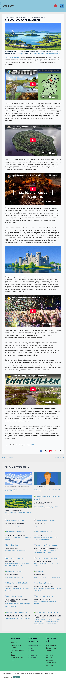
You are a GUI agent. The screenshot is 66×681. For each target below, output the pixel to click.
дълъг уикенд (45, 621)
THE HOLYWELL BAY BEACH (43, 562)
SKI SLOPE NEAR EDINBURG (14, 524)
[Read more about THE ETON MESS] (38, 571)
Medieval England (48, 507)
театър (39, 490)
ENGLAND (36, 506)
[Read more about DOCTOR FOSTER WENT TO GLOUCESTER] (47, 498)
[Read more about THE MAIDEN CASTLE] (13, 571)
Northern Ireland (45, 51)
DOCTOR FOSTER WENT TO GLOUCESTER (43, 503)
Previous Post (7, 458)
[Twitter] (45, 451)
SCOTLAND (8, 489)
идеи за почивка (53, 621)
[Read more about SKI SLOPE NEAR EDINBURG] (14, 520)
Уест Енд (27, 605)
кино (35, 490)
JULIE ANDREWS (39, 487)
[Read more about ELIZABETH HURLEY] (43, 532)
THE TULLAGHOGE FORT (13, 510)
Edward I (56, 506)
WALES (7, 618)
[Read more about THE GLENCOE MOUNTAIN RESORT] (18, 478)
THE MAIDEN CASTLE (12, 575)
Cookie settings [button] (7, 677)
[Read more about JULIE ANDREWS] (47, 478)
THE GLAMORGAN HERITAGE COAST (17, 616)
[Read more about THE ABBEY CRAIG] (17, 583)
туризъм (48, 552)
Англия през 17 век (17, 565)
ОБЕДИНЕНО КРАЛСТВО (29, 51)
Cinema (41, 539)
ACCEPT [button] (16, 677)
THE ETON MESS (40, 575)
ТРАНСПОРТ (37, 588)
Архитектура (22, 550)
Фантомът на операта (10, 606)
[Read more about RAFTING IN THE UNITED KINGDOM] (45, 545)
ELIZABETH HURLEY (41, 535)
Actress (36, 539)
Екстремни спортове (39, 552)
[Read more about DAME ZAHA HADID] (12, 545)
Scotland (21, 526)
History (50, 526)
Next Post (59, 458)
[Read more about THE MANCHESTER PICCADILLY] (42, 583)
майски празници (39, 623)
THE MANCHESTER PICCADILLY (45, 586)
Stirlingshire (8, 590)
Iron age (21, 577)
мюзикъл (17, 605)
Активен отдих (52, 550)
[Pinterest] (50, 451)
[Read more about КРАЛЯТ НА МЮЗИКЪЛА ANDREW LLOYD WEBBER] (13, 596)
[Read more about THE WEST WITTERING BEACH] (14, 532)
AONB (27, 588)
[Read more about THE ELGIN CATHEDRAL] (43, 596)
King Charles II (23, 564)
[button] (60, 6)
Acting (56, 537)
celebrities (51, 489)
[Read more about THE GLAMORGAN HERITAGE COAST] (16, 612)
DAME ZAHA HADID (11, 548)
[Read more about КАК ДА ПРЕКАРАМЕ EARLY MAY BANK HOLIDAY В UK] (46, 612)
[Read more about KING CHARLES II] (15, 558)
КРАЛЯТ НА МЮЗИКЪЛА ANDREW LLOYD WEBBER (16, 600)
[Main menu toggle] (62, 6)
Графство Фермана (12, 57)
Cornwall (50, 564)
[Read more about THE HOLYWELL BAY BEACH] (46, 558)
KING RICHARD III (39, 524)
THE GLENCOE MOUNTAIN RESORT (17, 487)
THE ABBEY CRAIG (11, 586)
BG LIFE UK (8, 6)
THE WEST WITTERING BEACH (15, 535)
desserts (59, 577)
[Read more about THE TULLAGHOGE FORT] (18, 502)
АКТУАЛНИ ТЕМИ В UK (40, 619)
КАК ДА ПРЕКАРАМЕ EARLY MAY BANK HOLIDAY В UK (47, 616)
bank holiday (37, 621)
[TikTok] (60, 451)
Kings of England (38, 507)
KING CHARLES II (10, 562)
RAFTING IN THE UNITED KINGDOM (46, 548)
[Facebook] (41, 451)
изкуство (56, 489)
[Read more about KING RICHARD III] (44, 520)
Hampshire (46, 539)
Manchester (38, 590)
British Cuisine (52, 577)
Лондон (12, 605)
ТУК (32, 445)
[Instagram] (55, 451)
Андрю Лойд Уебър (24, 603)
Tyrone (6, 514)
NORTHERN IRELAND (12, 51)
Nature (29, 618)
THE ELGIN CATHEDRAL (42, 599)
